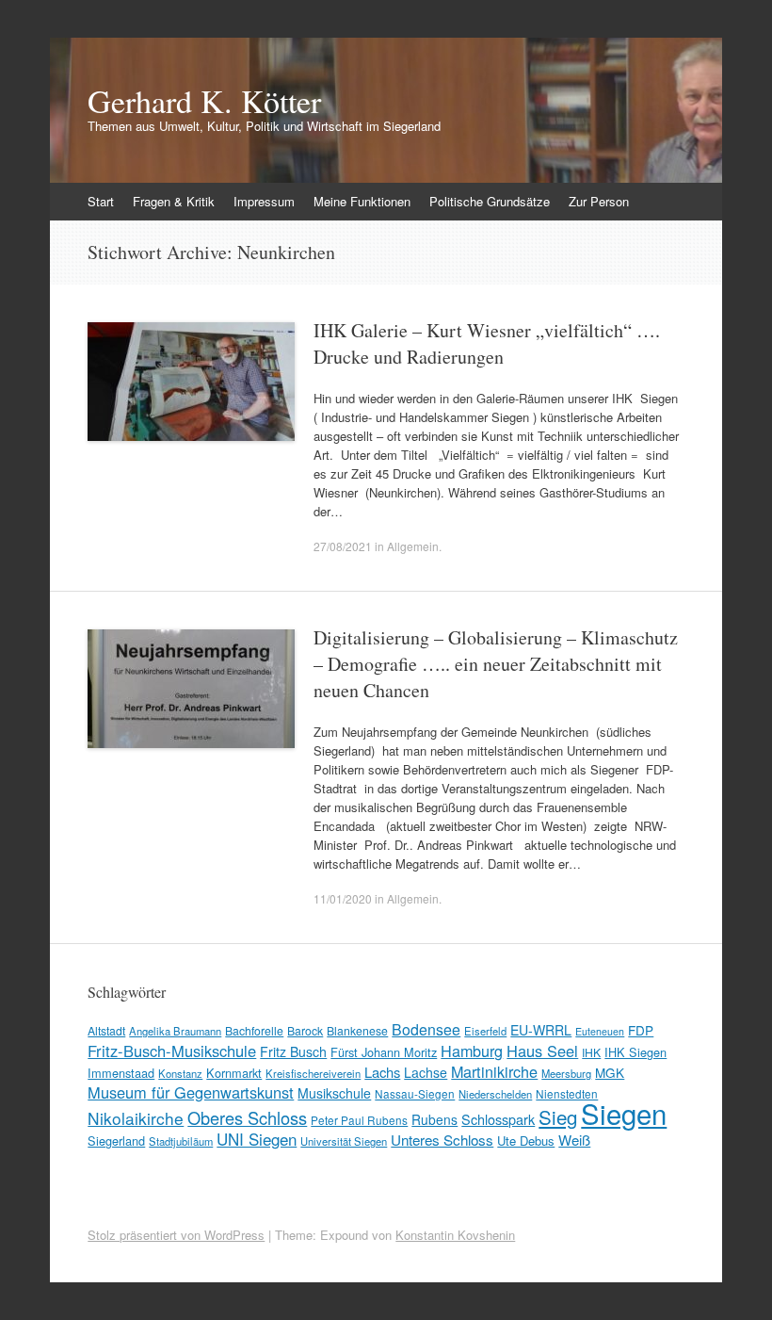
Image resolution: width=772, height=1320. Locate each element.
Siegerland (116, 1140)
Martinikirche (494, 1071)
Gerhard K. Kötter (204, 101)
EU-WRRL (540, 1029)
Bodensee (426, 1029)
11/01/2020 (343, 898)
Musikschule (334, 1093)
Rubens (434, 1119)
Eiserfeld (485, 1030)
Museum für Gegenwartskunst (191, 1092)
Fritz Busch (293, 1051)
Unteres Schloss (442, 1139)
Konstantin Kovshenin (455, 1235)
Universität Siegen (343, 1141)
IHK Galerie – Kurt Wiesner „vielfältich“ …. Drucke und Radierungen (487, 343)
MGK (609, 1072)
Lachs (382, 1072)
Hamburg (472, 1050)
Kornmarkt (234, 1073)
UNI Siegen (257, 1138)
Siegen (624, 1113)
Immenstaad (121, 1073)
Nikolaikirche (136, 1118)
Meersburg (566, 1073)
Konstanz (180, 1073)
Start (101, 201)
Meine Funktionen (362, 201)
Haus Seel (542, 1050)
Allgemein (413, 546)
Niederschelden (495, 1093)
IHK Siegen (635, 1052)
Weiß (574, 1139)
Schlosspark (498, 1119)
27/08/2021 (343, 546)
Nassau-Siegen (415, 1093)
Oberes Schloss (247, 1117)
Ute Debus (526, 1140)
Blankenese (357, 1030)
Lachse (425, 1072)
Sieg (558, 1116)
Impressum (264, 201)
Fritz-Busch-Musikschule (172, 1050)
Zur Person (599, 201)
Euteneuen (599, 1031)
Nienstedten (567, 1093)
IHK (591, 1052)
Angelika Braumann (175, 1030)
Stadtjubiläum (181, 1141)
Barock (305, 1030)
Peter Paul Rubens (359, 1120)
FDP (640, 1029)
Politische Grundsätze (489, 201)
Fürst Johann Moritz (383, 1052)
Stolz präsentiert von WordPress (176, 1235)
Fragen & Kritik (174, 201)
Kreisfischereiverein (313, 1073)
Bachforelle (254, 1030)
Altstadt (106, 1030)
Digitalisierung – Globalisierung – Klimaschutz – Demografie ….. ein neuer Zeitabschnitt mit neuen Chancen (496, 664)
